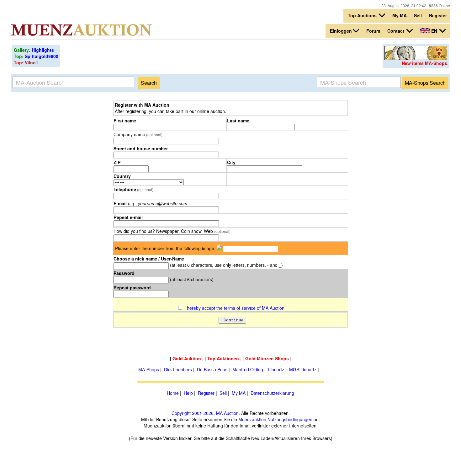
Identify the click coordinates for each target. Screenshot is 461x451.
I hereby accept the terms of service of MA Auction (234, 308)
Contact (396, 31)
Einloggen (341, 31)
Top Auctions (363, 15)
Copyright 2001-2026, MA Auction (205, 413)
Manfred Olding (247, 369)
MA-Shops (148, 369)
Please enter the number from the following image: (165, 248)
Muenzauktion (252, 419)
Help (188, 393)
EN (434, 31)
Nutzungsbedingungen (290, 419)
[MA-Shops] (415, 58)
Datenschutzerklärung (272, 393)
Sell (418, 15)
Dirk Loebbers (178, 369)
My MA (399, 15)
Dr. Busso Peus (212, 369)
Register (438, 15)
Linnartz (276, 369)
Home (173, 393)
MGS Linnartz (302, 369)
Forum (373, 31)
